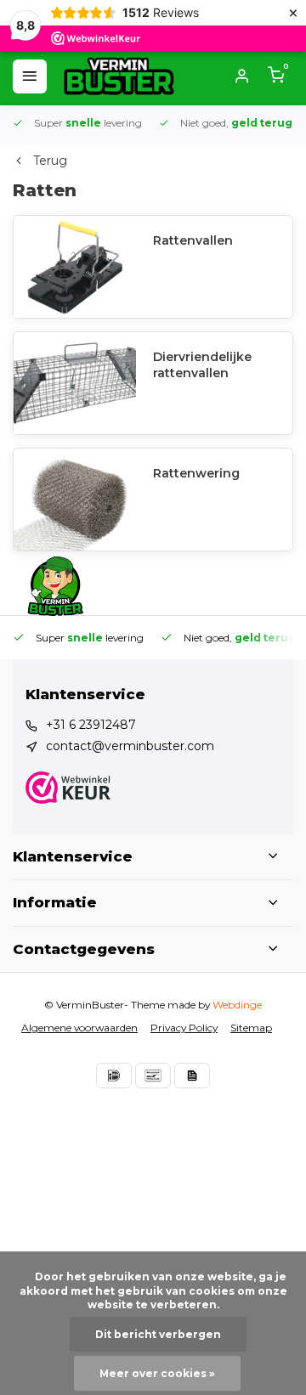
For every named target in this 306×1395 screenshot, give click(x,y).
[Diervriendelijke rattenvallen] (75, 383)
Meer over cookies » (157, 1373)
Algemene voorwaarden (79, 1027)
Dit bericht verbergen (158, 1334)
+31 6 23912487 (91, 724)
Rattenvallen (193, 240)
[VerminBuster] (119, 76)
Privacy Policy (184, 1027)
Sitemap (251, 1027)
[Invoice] (192, 1075)
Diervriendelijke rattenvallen (202, 365)
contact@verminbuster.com (130, 746)
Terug (50, 160)
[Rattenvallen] (75, 267)
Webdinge (237, 1004)
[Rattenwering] (75, 500)
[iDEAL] (114, 1075)
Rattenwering (196, 473)
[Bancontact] (153, 1075)
